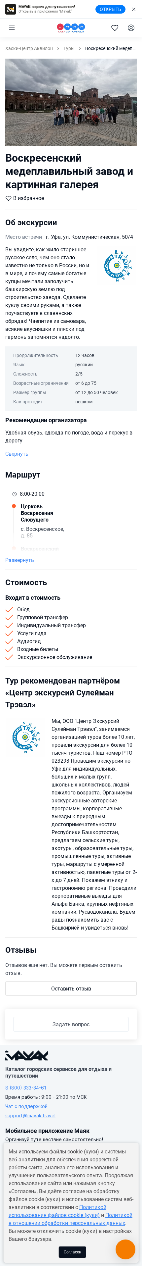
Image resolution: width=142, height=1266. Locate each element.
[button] (11, 27)
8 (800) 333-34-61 (25, 1087)
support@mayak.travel (30, 1115)
